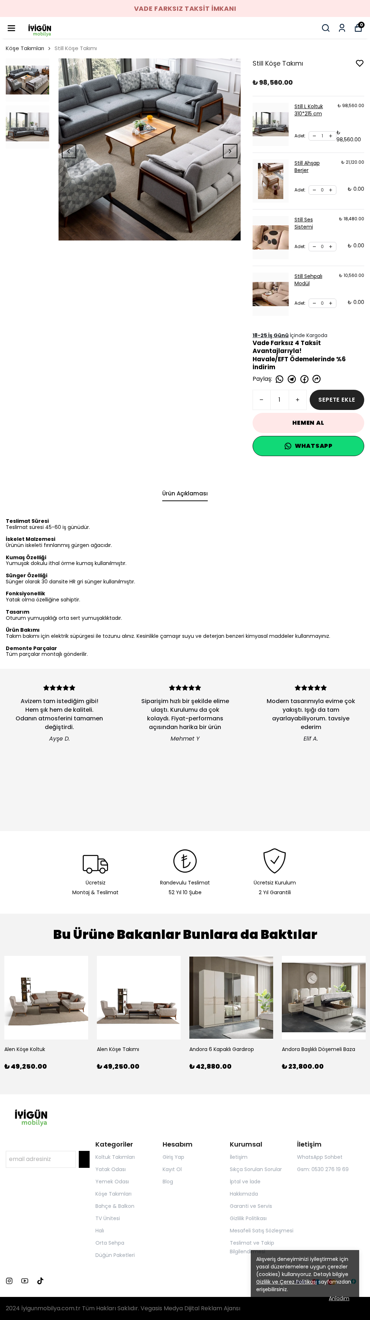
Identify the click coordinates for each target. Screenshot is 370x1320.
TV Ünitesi (107, 1218)
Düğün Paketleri (115, 1255)
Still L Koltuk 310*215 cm (308, 110)
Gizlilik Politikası (248, 1218)
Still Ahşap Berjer (307, 166)
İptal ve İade (245, 1181)
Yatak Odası (110, 1169)
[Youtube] (24, 1280)
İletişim (239, 1157)
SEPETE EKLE (336, 400)
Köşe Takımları (25, 48)
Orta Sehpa (109, 1242)
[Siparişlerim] (342, 27)
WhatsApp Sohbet (320, 1157)
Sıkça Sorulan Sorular (256, 1169)
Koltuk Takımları (115, 1157)
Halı (99, 1230)
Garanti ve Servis (251, 1206)
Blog (168, 1181)
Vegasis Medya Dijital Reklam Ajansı (190, 1308)
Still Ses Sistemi (303, 223)
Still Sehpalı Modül (308, 280)
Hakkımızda (244, 1193)
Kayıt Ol (172, 1169)
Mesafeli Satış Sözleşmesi (261, 1230)
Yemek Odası (112, 1181)
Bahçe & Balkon (114, 1206)
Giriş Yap (173, 1157)
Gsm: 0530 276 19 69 (323, 1169)
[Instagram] (9, 1280)
